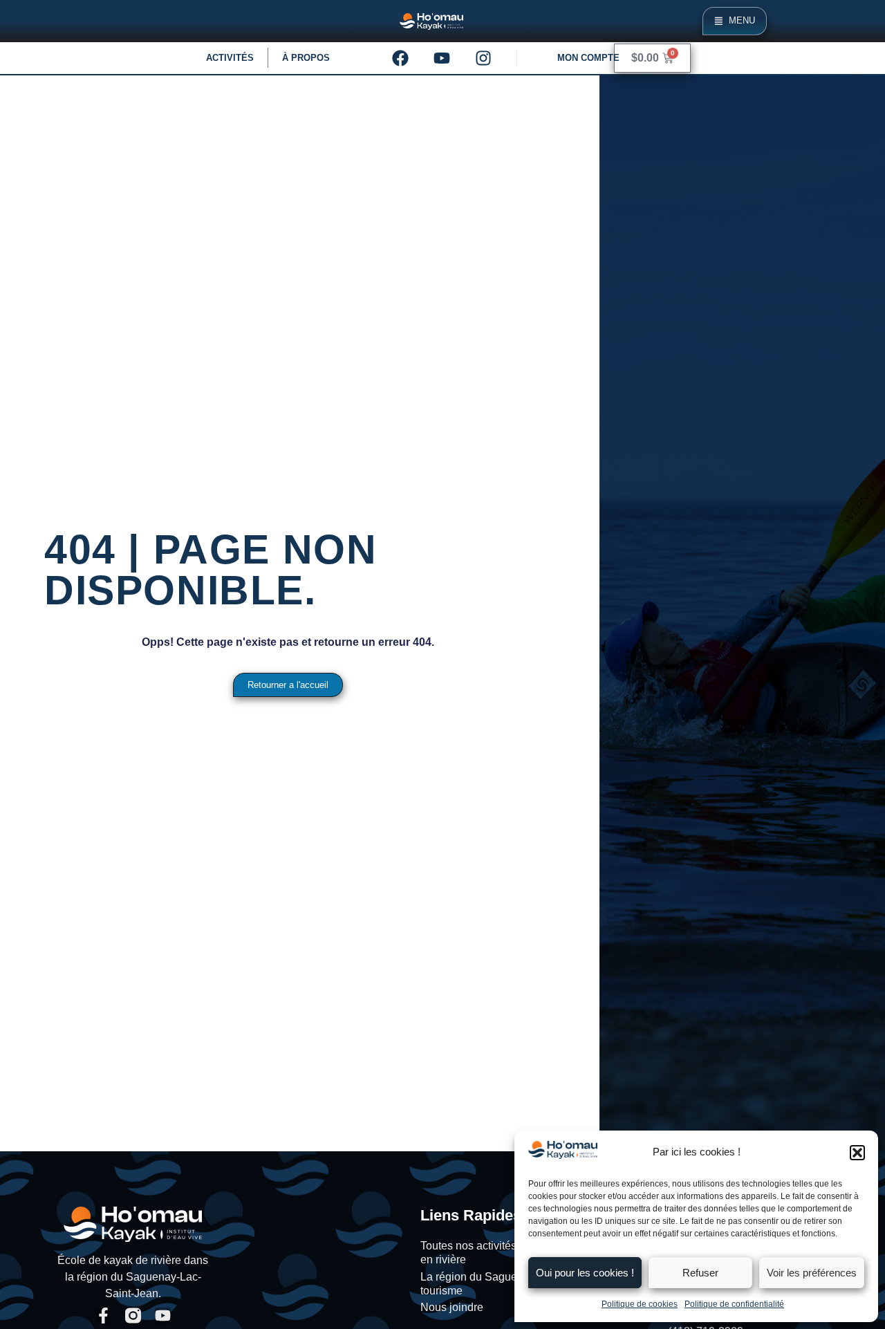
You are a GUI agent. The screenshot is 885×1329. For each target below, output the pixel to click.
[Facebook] (400, 58)
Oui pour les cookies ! (585, 1273)
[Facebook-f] (103, 1315)
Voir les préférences (812, 1273)
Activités (230, 58)
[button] (857, 1153)
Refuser (700, 1273)
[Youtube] (442, 58)
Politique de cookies (640, 1304)
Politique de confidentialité (734, 1304)
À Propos (306, 58)
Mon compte (588, 58)
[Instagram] (483, 58)
